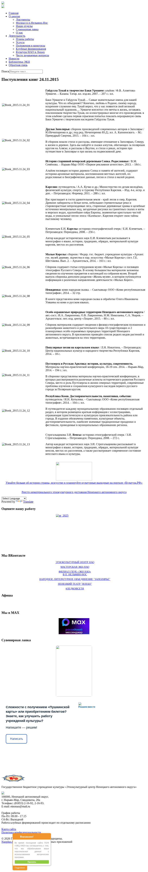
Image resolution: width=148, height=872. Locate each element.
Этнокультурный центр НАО (75, 562)
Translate (28, 501)
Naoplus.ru (7, 841)
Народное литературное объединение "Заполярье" (74, 579)
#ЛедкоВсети (75, 588)
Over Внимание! (16, 836)
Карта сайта (8, 829)
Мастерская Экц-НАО (74, 567)
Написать (16, 738)
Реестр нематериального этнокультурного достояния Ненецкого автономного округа (74, 492)
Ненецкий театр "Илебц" (75, 584)
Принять (32, 862)
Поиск (5, 71)
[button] (14, 16)
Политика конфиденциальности (21, 832)
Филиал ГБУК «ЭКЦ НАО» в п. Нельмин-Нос (75, 573)
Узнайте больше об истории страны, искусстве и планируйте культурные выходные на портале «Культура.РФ (74, 482)
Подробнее (20, 868)
